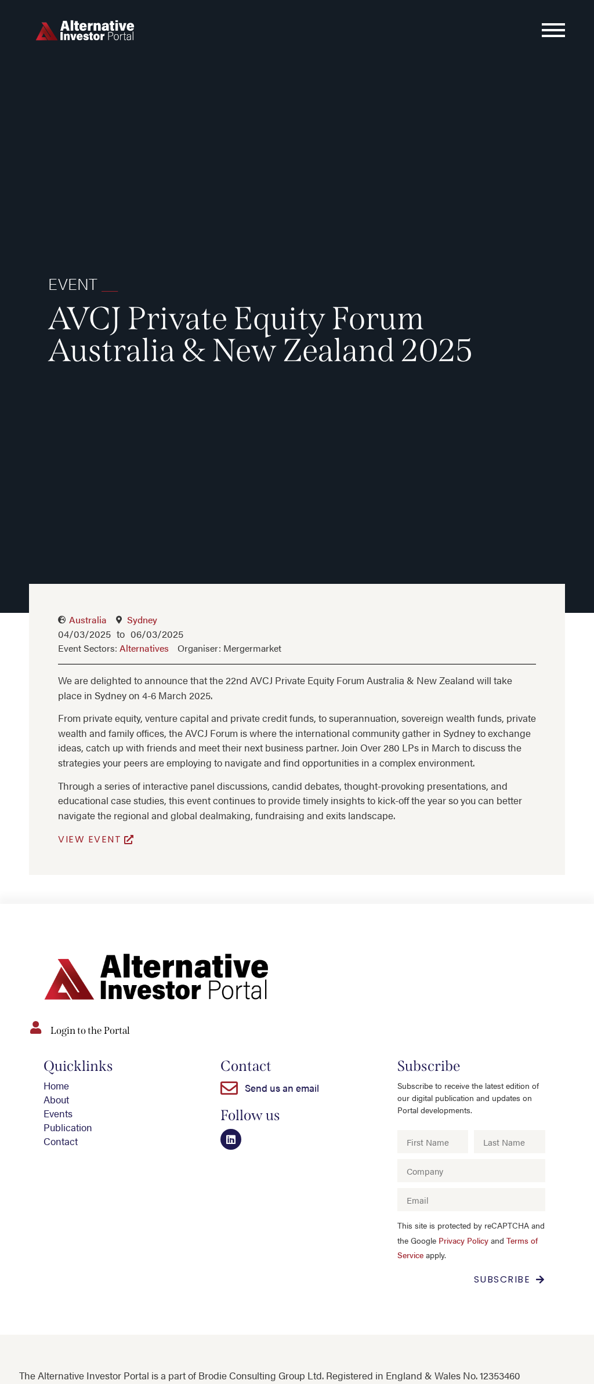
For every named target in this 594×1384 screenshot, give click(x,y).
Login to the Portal (90, 1031)
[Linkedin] (230, 1139)
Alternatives (144, 648)
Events (58, 1113)
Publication (68, 1127)
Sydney (142, 619)
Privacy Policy (463, 1240)
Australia (88, 619)
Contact (61, 1141)
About (56, 1099)
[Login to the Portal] (35, 1027)
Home (56, 1085)
